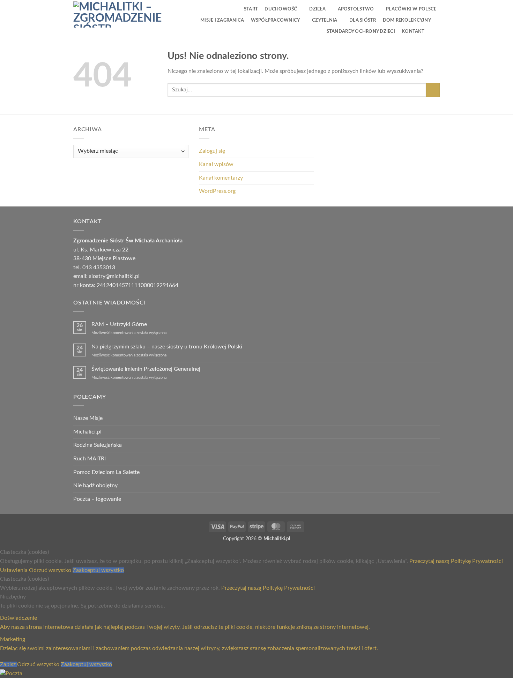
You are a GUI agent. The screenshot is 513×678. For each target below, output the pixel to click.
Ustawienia (14, 570)
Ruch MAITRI (89, 458)
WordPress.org (217, 191)
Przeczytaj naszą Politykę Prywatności (456, 561)
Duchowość (281, 9)
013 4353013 (98, 267)
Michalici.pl (87, 432)
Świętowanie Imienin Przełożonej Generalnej (145, 369)
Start (251, 9)
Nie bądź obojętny (95, 485)
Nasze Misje (88, 418)
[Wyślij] (433, 90)
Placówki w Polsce (411, 9)
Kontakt (413, 31)
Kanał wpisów (216, 164)
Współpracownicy (275, 20)
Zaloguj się (212, 151)
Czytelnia (324, 20)
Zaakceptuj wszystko (98, 570)
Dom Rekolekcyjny (407, 20)
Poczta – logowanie (97, 499)
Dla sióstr (362, 20)
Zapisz (8, 664)
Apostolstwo (356, 9)
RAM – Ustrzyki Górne (119, 324)
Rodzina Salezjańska (97, 445)
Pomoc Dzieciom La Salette (106, 472)
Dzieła (317, 9)
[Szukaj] (434, 31)
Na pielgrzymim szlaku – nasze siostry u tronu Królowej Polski (166, 346)
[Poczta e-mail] (11, 673)
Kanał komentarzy (221, 178)
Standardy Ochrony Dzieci (361, 31)
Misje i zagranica (222, 20)
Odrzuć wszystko (51, 570)
